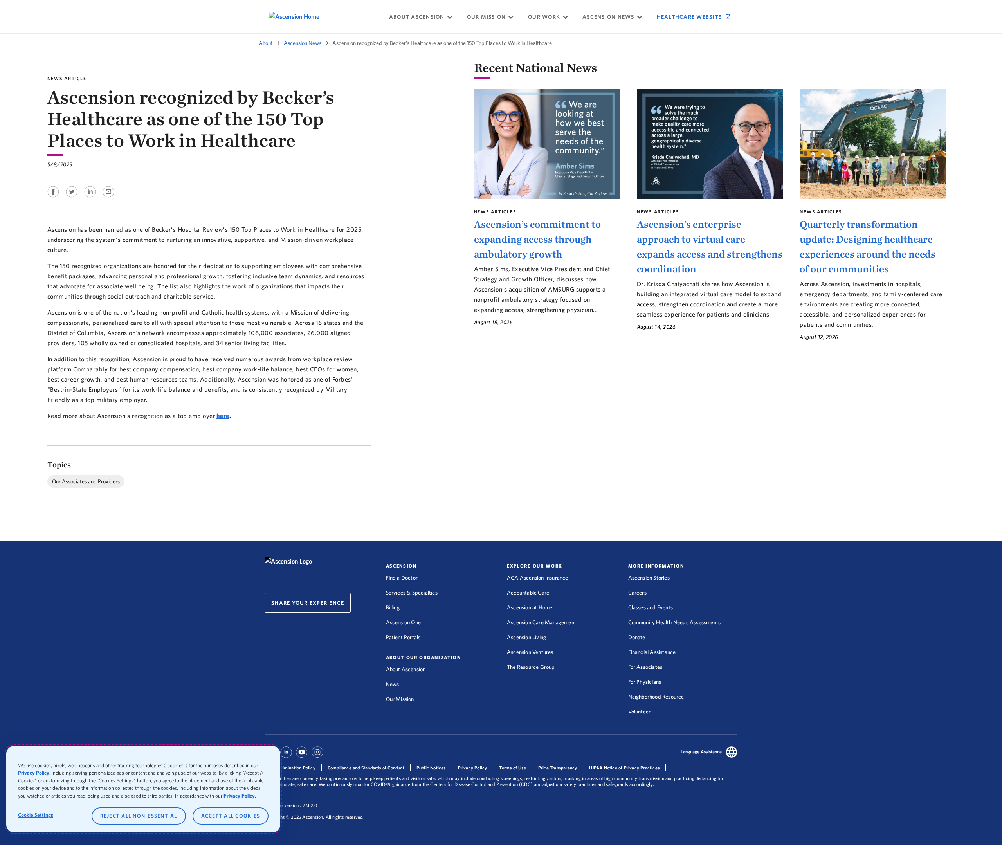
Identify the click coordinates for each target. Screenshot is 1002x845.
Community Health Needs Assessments (674, 622)
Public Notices (431, 768)
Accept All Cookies (230, 816)
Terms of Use (512, 768)
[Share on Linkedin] (90, 198)
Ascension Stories (649, 577)
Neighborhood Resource (656, 696)
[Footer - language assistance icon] (731, 753)
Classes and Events (650, 607)
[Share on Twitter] (72, 198)
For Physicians (644, 681)
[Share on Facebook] (54, 198)
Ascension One (403, 622)
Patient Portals (403, 637)
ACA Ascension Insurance (537, 577)
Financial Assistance (652, 652)
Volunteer (639, 711)
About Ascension (406, 669)
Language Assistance (701, 752)
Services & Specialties (412, 592)
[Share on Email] (108, 198)
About (266, 43)
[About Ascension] (304, 16)
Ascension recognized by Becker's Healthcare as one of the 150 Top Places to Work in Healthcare (442, 43)
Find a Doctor (402, 577)
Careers (637, 592)
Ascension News (302, 43)
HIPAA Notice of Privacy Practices (624, 768)
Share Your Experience (307, 602)
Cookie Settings (35, 815)
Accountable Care (528, 592)
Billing (393, 607)
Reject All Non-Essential (138, 816)
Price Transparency (557, 768)
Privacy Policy (472, 768)
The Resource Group (531, 666)
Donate (636, 637)
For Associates (645, 666)
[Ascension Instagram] (317, 756)
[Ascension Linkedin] (286, 756)
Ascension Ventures (530, 652)
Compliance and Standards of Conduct (366, 768)
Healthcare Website (689, 16)
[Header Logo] (288, 561)
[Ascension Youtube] (302, 756)
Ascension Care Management (541, 622)
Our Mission (400, 699)
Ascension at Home (529, 607)
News (392, 684)
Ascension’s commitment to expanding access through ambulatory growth (537, 239)
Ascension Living (526, 637)
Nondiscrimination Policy (290, 768)
